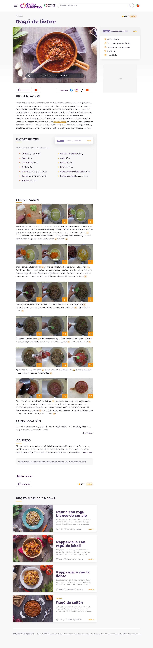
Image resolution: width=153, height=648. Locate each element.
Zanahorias (27, 162)
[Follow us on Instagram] (77, 90)
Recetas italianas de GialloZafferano (38, 5)
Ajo (23, 167)
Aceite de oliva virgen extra (72, 171)
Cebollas (64, 162)
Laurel (63, 167)
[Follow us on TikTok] (82, 90)
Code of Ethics (123, 634)
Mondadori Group (134, 634)
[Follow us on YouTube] (87, 90)
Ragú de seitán (69, 602)
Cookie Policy (93, 634)
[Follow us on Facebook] (71, 90)
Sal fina (25, 176)
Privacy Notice (72, 634)
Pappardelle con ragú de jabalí (70, 544)
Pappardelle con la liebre (72, 574)
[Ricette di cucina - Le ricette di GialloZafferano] (137, 5)
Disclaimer (113, 634)
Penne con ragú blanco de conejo (71, 513)
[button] (86, 433)
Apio (62, 158)
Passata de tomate (69, 153)
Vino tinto (26, 180)
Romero (25, 171)
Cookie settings (104, 634)
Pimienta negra (67, 176)
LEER (90, 529)
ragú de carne (59, 122)
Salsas (19, 16)
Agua (24, 158)
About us (54, 634)
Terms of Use (62, 634)
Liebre (25, 153)
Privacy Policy (83, 634)
